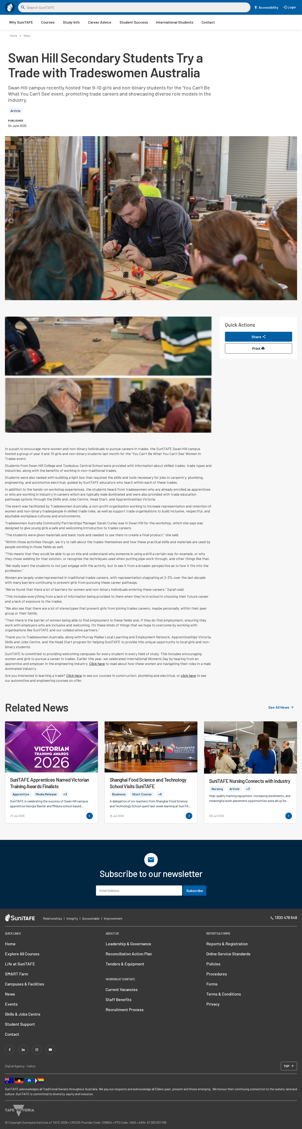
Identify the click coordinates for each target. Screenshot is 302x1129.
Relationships (52, 918)
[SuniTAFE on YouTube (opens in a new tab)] (50, 1049)
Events (11, 1003)
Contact (208, 22)
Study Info (71, 22)
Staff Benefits (118, 999)
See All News (278, 707)
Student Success (134, 22)
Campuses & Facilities (24, 983)
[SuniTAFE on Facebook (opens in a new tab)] (9, 1049)
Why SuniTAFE (21, 22)
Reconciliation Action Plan (129, 953)
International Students (174, 22)
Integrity (72, 918)
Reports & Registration (227, 943)
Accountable (90, 918)
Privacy (213, 1003)
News (27, 35)
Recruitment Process (125, 1009)
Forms (212, 983)
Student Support (20, 1024)
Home (13, 35)
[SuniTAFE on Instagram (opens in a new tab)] (36, 1049)
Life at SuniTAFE (20, 963)
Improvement (113, 918)
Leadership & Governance (128, 943)
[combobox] (137, 7)
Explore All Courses (22, 953)
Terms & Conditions (223, 993)
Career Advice (99, 22)
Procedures (216, 973)
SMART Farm (16, 973)
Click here (97, 663)
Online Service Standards (228, 953)
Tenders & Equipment (125, 963)
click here (188, 675)
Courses (48, 22)
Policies (213, 963)
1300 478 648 (286, 917)
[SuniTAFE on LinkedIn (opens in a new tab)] (23, 1049)
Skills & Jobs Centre (22, 1014)
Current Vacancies (122, 989)
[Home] (10, 7)
